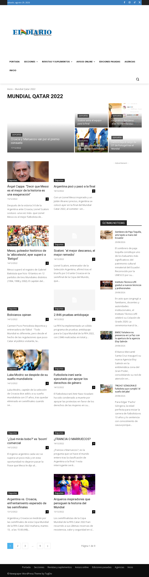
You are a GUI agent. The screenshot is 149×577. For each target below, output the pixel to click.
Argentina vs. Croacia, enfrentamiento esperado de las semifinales (26, 503)
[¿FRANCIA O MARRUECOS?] (74, 424)
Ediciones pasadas (101, 567)
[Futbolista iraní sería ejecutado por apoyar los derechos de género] (74, 360)
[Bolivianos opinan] (28, 300)
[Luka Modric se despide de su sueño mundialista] (28, 360)
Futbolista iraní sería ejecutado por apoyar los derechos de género (71, 379)
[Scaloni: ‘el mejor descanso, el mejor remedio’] (74, 235)
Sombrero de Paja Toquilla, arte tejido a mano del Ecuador (128, 235)
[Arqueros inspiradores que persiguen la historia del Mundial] (74, 484)
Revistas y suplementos (60, 567)
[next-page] (48, 546)
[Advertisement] (99, 32)
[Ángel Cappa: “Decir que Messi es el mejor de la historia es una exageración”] (28, 171)
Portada (26, 567)
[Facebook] (124, 3)
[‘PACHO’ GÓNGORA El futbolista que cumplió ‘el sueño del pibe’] (106, 388)
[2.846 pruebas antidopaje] (74, 300)
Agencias (119, 567)
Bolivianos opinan (19, 315)
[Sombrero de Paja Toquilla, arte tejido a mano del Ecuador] (106, 235)
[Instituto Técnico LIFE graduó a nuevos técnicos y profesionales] (106, 285)
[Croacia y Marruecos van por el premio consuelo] (40, 127)
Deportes (16, 135)
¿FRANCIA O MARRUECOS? (72, 439)
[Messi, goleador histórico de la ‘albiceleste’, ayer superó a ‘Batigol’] (28, 235)
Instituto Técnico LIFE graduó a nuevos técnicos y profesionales (128, 285)
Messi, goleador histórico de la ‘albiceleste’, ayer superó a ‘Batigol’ (26, 254)
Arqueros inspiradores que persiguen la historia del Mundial (72, 503)
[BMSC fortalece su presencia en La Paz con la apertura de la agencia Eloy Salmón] (106, 335)
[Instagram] (130, 3)
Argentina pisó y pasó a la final (74, 186)
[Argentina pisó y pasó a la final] (74, 171)
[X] (140, 3)
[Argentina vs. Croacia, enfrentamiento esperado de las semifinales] (28, 484)
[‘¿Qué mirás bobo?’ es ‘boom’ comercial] (28, 424)
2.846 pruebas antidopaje (71, 315)
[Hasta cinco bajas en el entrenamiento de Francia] (91, 140)
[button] (137, 79)
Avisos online (82, 567)
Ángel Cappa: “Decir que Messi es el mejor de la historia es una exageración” (28, 190)
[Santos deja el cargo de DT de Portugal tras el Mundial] (125, 140)
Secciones (39, 567)
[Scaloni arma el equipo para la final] (91, 115)
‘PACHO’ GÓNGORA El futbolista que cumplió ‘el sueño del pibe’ (127, 388)
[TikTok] (134, 3)
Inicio (10, 89)
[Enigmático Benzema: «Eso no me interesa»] (125, 115)
